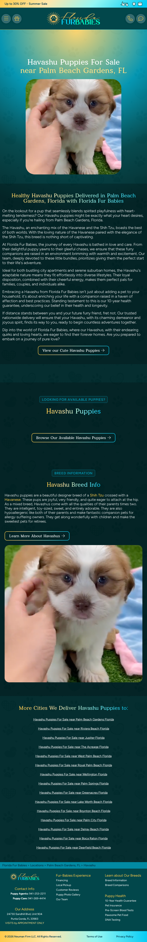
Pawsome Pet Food (116, 915)
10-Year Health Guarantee (120, 900)
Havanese (13, 499)
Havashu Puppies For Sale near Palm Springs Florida (73, 783)
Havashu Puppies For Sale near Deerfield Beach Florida (73, 847)
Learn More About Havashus (34, 536)
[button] (134, 4)
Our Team (62, 899)
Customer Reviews (67, 889)
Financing (62, 880)
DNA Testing (112, 919)
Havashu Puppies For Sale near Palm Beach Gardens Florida (73, 719)
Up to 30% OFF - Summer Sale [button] (26, 4)
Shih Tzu (97, 495)
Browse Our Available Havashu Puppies (71, 437)
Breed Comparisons (117, 885)
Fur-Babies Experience (73, 875)
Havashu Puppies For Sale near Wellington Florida (73, 774)
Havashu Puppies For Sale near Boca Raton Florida (73, 838)
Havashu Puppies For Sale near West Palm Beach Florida (73, 756)
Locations (36, 865)
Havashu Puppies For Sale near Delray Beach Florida (73, 829)
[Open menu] (6, 18)
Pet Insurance (113, 905)
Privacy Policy (124, 936)
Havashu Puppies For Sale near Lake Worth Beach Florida (73, 802)
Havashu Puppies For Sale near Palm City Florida (73, 820)
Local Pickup (63, 885)
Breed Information (116, 880)
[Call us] (130, 18)
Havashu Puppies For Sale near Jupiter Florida (73, 738)
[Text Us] (140, 18)
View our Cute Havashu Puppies (71, 350)
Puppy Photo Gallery (68, 894)
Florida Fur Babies (14, 865)
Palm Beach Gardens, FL (64, 865)
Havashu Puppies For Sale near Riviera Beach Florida (73, 728)
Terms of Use (94, 936)
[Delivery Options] (125, 3)
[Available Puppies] (16, 18)
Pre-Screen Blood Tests (119, 910)
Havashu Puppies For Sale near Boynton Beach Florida (73, 811)
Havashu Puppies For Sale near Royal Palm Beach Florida (73, 765)
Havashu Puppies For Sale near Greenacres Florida (73, 792)
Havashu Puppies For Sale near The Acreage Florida (74, 747)
